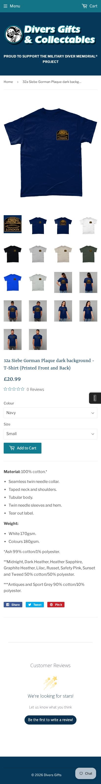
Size (7, 424)
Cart (93, 6)
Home (8, 82)
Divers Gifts (53, 775)
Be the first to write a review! (50, 719)
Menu (15, 6)
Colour (9, 403)
